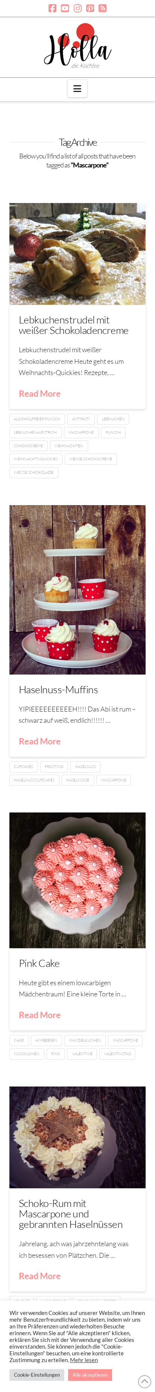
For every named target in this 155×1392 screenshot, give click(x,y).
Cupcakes (23, 766)
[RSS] (102, 8)
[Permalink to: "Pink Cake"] (77, 880)
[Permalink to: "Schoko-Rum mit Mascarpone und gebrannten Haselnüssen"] (77, 1137)
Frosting (54, 766)
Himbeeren (46, 1040)
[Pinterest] (90, 8)
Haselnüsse (77, 780)
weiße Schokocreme (90, 459)
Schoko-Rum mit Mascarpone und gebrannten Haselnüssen (71, 1213)
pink (55, 1053)
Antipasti (81, 419)
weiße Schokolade (33, 472)
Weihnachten (69, 445)
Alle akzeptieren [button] (90, 1375)
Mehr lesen (84, 1360)
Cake (19, 1040)
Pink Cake (39, 963)
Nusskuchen (27, 1053)
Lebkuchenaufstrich (35, 432)
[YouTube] (65, 8)
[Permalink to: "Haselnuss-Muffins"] (77, 590)
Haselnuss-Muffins (58, 689)
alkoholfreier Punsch (37, 419)
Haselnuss (85, 766)
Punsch (113, 432)
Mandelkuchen (85, 1040)
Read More (40, 393)
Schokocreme (28, 445)
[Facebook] (52, 8)
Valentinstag (117, 1053)
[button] (77, 88)
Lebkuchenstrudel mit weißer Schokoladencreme (74, 324)
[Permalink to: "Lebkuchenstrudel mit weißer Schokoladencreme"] (77, 254)
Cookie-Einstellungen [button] (37, 1375)
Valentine (82, 1053)
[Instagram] (78, 8)
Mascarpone (81, 432)
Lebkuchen (113, 419)
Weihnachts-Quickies (36, 459)
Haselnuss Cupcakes (34, 780)
